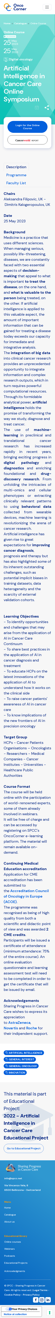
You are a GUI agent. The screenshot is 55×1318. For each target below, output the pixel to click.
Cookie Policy (12, 1294)
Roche (31, 1028)
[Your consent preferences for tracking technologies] (50, 1313)
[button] (27, 139)
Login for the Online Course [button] (28, 127)
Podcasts (9, 1255)
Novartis (11, 1028)
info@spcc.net (13, 1178)
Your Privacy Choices (24, 1309)
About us (9, 1221)
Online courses (12, 1241)
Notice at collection (15, 1314)
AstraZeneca (19, 1022)
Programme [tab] (16, 175)
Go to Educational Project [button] (23, 1148)
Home (7, 23)
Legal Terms (40, 1290)
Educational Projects (16, 1262)
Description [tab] (16, 167)
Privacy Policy (31, 1294)
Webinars (9, 1248)
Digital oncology (20, 59)
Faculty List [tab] (16, 183)
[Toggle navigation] (47, 7)
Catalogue (20, 23)
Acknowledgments (14, 1271)
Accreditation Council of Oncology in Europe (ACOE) (26, 896)
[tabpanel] (27, 613)
